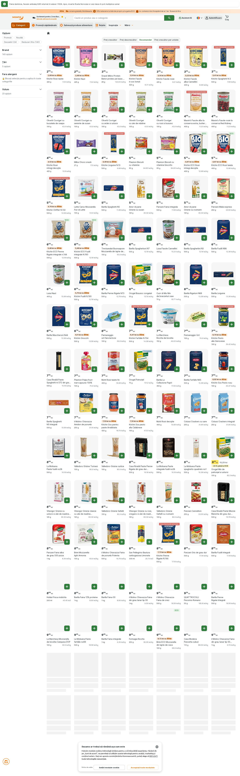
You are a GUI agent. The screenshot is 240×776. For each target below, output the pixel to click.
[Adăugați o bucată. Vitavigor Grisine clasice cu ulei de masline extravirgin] (94, 500)
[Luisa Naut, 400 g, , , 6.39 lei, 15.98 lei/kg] (59, 274)
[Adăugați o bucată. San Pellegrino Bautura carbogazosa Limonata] (149, 542)
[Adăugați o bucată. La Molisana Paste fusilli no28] (67, 455)
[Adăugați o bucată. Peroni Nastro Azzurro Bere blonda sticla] (204, 673)
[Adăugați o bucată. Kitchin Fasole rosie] (177, 65)
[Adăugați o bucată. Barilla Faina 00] (122, 586)
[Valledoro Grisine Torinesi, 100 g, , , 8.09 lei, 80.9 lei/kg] (86, 447)
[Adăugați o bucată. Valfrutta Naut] (94, 673)
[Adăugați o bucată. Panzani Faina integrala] (177, 196)
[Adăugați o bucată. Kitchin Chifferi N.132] (67, 196)
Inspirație (113, 25)
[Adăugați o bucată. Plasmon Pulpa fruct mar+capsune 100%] (94, 369)
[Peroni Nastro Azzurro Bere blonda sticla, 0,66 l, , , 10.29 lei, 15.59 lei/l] (196, 665)
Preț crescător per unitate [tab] (166, 40)
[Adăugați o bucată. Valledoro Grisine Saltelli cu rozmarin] (177, 500)
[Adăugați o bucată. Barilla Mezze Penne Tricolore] (231, 673)
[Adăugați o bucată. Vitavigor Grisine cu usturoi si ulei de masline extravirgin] (67, 500)
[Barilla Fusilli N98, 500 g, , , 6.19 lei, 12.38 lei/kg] (223, 230)
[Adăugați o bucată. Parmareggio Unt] (204, 324)
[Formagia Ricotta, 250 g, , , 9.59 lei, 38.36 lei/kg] (141, 620)
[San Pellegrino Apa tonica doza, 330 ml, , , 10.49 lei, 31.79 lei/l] (141, 706)
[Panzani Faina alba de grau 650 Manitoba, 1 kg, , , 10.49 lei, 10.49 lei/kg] (59, 706)
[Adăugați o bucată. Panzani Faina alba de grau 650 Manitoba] (67, 714)
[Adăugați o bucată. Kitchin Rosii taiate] (67, 65)
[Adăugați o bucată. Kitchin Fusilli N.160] (94, 282)
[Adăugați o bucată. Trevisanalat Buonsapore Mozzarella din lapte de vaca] (122, 238)
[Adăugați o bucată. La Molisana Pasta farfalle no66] (94, 628)
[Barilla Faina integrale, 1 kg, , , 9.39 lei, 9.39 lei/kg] (114, 620)
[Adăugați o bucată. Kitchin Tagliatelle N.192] (177, 714)
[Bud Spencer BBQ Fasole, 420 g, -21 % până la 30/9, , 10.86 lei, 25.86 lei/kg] (223, 706)
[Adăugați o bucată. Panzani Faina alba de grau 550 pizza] (67, 542)
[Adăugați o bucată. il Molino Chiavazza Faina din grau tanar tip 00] (149, 586)
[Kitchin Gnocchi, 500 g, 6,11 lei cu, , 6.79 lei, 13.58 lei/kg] (86, 316)
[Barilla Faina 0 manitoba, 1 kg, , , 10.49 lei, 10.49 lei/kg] (86, 706)
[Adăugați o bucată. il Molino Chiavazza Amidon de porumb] (94, 411)
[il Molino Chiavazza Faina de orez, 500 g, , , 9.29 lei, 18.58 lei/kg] (169, 578)
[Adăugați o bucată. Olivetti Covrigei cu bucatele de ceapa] (67, 110)
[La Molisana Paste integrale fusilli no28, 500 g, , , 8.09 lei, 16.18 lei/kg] (169, 447)
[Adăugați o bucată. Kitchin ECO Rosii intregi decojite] (204, 151)
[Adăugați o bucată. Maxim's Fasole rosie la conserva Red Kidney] (231, 110)
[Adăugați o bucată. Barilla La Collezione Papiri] (177, 369)
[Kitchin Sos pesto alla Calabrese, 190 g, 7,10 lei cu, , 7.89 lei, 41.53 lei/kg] (141, 403)
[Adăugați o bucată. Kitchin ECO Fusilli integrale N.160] (94, 238)
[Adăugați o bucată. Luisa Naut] (67, 282)
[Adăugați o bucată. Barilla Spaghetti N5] (122, 196)
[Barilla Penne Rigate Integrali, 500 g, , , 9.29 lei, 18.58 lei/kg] (223, 578)
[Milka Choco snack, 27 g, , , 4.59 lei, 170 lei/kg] (86, 143)
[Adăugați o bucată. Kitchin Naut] (94, 65)
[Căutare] (169, 18)
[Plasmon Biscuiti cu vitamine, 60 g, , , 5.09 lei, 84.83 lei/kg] (141, 143)
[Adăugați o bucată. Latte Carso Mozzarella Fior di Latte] (94, 196)
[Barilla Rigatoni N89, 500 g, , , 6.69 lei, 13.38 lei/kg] (196, 274)
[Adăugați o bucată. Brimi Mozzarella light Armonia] (94, 542)
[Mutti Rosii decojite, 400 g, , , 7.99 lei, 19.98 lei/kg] (169, 403)
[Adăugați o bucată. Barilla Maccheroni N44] (67, 324)
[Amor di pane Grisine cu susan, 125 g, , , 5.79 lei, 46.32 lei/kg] (141, 188)
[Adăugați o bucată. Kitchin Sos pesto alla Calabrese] (149, 411)
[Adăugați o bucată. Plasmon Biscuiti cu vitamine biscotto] (177, 151)
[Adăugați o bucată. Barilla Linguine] (231, 282)
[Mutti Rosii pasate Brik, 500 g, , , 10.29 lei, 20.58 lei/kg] (169, 665)
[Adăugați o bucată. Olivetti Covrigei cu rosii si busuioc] (177, 110)
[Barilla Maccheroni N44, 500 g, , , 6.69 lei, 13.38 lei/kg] (59, 316)
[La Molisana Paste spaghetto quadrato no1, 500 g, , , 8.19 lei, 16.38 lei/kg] (196, 447)
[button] (213, 18)
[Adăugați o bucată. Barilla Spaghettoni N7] (149, 238)
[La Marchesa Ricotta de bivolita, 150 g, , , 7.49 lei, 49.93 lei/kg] (169, 316)
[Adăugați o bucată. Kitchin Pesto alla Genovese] (231, 324)
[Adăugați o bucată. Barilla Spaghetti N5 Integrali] (67, 411)
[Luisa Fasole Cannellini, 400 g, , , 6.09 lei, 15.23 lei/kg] (169, 230)
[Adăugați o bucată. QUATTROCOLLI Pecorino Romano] (204, 586)
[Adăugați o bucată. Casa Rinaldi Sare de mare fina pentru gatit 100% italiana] (149, 673)
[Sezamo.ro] (48, 33)
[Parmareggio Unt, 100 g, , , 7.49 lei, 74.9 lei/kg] (196, 316)
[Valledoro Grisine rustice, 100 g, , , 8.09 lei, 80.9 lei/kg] (114, 447)
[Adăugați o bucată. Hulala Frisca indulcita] (67, 586)
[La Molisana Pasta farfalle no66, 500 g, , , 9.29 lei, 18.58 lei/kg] (86, 620)
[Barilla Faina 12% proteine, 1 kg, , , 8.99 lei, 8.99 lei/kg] (86, 578)
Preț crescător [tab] (110, 40)
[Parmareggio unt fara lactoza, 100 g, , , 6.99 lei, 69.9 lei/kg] (114, 316)
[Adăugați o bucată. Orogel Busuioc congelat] (149, 282)
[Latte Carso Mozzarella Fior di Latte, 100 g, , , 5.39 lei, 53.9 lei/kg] (86, 188)
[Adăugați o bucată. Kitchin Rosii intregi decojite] (67, 151)
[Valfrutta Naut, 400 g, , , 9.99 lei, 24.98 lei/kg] (86, 665)
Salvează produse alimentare (78, 25)
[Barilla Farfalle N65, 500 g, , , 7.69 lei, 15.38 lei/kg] (196, 361)
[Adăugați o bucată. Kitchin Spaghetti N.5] (231, 65)
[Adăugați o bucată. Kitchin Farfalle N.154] (149, 324)
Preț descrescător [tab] (128, 40)
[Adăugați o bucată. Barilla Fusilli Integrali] (231, 542)
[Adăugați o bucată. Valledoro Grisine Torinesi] (94, 455)
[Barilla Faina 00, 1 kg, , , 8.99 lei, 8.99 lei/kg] (114, 578)
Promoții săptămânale (46, 25)
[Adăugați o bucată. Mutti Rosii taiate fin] (122, 369)
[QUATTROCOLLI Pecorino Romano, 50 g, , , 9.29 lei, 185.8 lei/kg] (196, 578)
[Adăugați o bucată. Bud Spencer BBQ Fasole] (231, 714)
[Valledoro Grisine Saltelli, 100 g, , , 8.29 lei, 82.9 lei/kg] (114, 492)
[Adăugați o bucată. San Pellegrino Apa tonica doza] (149, 714)
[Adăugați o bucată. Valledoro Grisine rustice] (122, 455)
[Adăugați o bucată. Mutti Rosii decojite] (177, 411)
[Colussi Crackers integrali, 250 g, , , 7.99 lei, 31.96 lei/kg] (223, 403)
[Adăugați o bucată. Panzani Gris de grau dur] (204, 542)
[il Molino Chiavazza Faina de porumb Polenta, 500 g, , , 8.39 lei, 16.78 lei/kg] (114, 534)
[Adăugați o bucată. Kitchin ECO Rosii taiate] (231, 151)
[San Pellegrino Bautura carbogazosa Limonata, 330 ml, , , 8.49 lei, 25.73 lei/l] (141, 534)
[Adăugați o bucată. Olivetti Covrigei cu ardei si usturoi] (122, 110)
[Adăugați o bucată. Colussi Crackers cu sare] (204, 411)
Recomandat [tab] (145, 40)
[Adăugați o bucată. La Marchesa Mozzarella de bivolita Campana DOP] (67, 628)
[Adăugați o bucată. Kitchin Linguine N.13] (122, 151)
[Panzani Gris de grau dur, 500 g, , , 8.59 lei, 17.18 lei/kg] (196, 534)
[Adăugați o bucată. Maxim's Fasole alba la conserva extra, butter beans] (204, 110)
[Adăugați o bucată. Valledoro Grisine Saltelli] (122, 500)
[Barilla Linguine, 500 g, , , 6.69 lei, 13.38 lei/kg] (223, 274)
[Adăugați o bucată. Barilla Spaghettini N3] (204, 238)
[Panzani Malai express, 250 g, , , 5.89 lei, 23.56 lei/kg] (223, 188)
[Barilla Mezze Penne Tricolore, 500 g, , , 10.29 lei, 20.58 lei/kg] (223, 665)
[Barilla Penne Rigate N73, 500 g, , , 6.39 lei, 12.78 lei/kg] (114, 274)
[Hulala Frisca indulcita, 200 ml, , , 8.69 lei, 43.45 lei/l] (59, 578)
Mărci (127, 25)
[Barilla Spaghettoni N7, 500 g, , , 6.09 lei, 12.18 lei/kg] (141, 230)
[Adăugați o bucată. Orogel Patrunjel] (149, 369)
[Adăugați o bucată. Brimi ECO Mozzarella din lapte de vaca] (177, 628)
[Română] (199, 18)
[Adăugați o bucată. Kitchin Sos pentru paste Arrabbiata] (122, 411)
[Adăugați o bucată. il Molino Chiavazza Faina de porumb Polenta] (122, 542)
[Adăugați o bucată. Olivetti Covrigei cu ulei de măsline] (149, 110)
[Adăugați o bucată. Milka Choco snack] (94, 151)
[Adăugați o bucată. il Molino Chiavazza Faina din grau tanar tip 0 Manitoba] (204, 714)
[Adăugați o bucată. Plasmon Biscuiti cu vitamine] (149, 151)
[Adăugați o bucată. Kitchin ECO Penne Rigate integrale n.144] (67, 238)
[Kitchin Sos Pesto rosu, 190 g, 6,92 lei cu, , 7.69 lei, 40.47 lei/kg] (223, 361)
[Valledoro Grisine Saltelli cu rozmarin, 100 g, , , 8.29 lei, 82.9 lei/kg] (169, 492)
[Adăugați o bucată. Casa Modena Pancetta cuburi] (204, 628)
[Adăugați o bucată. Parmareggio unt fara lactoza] (122, 324)
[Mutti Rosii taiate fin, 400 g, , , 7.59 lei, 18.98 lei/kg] (114, 361)
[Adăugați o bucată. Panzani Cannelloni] (204, 500)
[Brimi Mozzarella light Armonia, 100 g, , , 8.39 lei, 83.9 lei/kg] (86, 534)
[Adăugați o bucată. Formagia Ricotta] (149, 628)
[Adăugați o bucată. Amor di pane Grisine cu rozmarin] (204, 196)
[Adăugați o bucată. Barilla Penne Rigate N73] (122, 282)
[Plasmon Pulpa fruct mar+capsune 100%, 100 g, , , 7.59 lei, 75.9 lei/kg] (86, 361)
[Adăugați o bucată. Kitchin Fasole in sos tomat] (149, 65)
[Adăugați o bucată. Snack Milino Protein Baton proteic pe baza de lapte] (122, 65)
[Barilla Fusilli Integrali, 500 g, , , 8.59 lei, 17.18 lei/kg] (223, 534)
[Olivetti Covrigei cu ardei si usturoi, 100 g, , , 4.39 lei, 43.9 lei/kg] (114, 102)
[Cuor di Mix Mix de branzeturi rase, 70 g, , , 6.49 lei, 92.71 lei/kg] (169, 274)
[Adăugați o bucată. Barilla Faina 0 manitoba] (94, 714)
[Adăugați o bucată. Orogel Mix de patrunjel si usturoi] (231, 455)
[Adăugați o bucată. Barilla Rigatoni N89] (204, 282)
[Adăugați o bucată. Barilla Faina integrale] (122, 628)
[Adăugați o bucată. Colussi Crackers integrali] (231, 411)
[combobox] (118, 18)
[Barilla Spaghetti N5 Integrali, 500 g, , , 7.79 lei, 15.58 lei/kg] (59, 403)
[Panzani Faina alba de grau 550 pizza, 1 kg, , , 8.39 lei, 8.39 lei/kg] (59, 534)
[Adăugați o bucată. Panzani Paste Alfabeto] (122, 714)
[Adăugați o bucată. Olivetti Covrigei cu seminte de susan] (94, 110)
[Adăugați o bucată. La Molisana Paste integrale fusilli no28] (177, 455)
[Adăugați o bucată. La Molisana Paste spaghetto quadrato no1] (204, 455)
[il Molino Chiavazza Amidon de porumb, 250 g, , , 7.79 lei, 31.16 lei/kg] (86, 403)
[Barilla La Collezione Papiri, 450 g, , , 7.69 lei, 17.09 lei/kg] (169, 361)
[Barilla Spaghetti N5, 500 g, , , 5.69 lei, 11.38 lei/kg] (114, 188)
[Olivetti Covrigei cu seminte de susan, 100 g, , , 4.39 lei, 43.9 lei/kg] (86, 102)
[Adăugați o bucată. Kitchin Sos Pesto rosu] (231, 369)
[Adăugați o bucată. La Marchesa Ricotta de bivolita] (177, 324)
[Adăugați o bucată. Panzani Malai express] (231, 196)
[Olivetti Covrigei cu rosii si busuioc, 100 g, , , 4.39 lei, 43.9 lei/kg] (169, 102)
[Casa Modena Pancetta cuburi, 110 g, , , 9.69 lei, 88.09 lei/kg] (196, 620)
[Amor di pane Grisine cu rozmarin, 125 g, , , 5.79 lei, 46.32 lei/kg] (196, 188)
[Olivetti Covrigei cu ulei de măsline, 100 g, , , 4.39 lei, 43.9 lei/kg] (141, 102)
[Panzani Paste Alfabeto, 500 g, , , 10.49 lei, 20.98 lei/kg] (114, 706)
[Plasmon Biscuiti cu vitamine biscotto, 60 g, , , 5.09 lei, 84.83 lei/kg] (169, 143)
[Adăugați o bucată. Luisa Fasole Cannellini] (177, 238)
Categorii (20, 25)
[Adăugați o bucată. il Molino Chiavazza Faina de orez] (177, 586)
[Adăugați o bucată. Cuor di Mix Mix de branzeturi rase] (177, 282)
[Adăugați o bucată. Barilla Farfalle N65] (204, 369)
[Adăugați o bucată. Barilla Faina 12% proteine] (94, 586)
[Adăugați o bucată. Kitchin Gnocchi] (94, 324)
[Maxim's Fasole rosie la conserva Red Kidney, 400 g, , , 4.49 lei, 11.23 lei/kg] (223, 102)
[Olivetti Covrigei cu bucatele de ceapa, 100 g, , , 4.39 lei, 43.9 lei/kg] (59, 102)
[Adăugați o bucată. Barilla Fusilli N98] (231, 238)
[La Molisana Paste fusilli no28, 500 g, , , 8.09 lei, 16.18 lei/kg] (59, 447)
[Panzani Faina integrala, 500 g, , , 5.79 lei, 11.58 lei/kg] (169, 188)
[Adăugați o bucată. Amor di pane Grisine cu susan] (149, 196)
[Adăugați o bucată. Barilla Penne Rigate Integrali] (231, 586)
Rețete (102, 25)
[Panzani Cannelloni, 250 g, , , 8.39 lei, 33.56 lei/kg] (196, 492)
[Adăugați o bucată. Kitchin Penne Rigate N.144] (177, 542)
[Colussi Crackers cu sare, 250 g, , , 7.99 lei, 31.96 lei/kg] (196, 403)
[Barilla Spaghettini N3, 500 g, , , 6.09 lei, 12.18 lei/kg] (196, 230)
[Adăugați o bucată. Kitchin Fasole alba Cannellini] (204, 65)
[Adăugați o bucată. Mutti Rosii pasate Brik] (177, 673)
